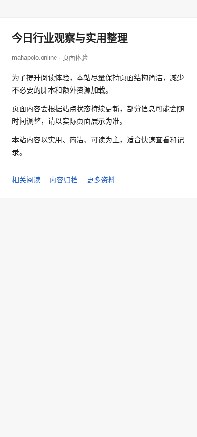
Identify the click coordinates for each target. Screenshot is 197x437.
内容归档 (63, 180)
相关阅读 (26, 180)
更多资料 (101, 180)
